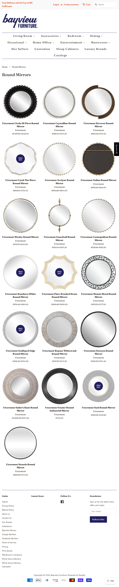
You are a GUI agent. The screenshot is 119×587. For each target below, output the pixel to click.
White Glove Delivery (11, 558)
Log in (56, 4)
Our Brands (7, 522)
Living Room (23, 36)
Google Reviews (9, 534)
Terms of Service (9, 542)
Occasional (16, 42)
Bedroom (75, 36)
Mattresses (100, 42)
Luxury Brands (96, 49)
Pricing (5, 546)
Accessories (50, 36)
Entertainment (71, 42)
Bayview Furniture (59, 575)
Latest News (37, 496)
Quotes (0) (116, 149)
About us (6, 513)
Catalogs (60, 55)
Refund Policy (8, 509)
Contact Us (6, 518)
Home (5, 67)
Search (5, 501)
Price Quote (7, 550)
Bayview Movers (9, 530)
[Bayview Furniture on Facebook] (62, 502)
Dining (95, 36)
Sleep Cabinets (67, 49)
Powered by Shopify (76, 575)
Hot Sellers (20, 49)
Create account (71, 4)
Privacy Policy (8, 505)
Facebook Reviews (10, 538)
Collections (7, 526)
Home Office (43, 42)
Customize (42, 49)
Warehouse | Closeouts (12, 554)
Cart (88, 4)
